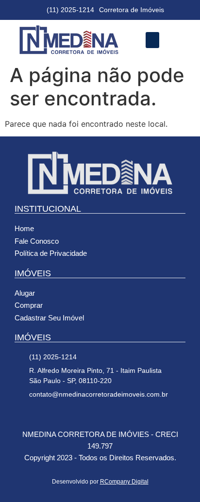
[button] (152, 40)
